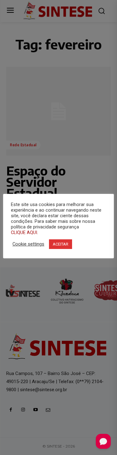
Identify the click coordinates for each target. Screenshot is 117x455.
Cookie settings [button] (28, 244)
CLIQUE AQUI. (24, 232)
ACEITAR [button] (60, 244)
